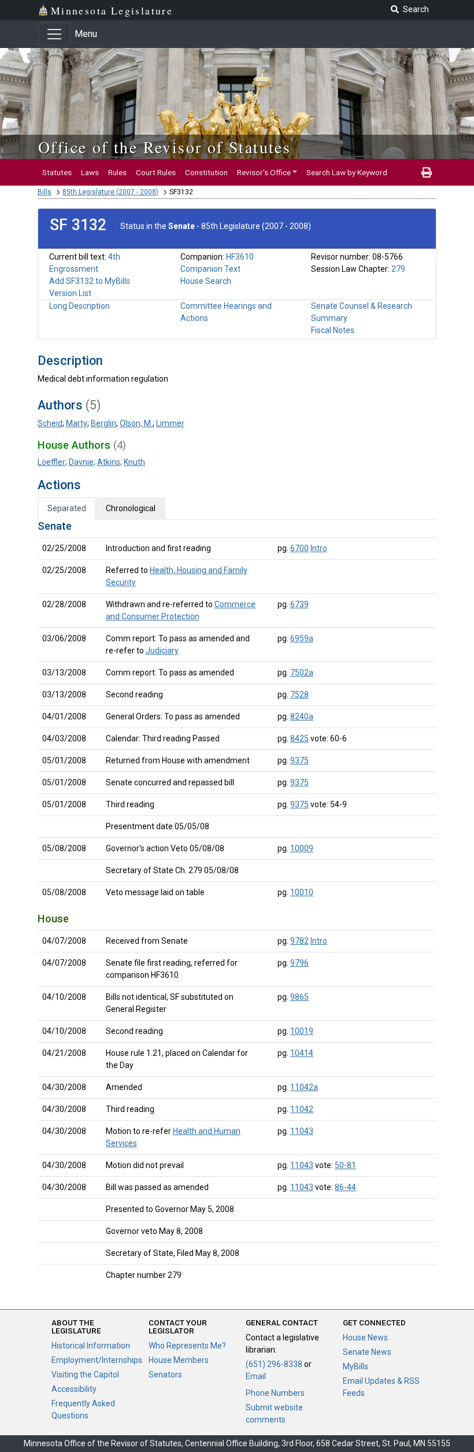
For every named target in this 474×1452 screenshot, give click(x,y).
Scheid (50, 423)
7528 (299, 694)
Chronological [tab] (130, 508)
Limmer (170, 423)
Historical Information (90, 1345)
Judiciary (162, 650)
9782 (299, 940)
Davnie (81, 462)
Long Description (79, 306)
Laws (90, 172)
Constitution (206, 172)
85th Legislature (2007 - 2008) (110, 192)
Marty (76, 423)
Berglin (103, 423)
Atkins (108, 462)
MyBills (355, 1366)
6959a (301, 638)
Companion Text (210, 269)
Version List (70, 293)
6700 (299, 548)
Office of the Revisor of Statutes (164, 147)
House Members (179, 1360)
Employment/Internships (96, 1360)
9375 (299, 760)
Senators (165, 1374)
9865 (299, 997)
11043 (301, 1131)
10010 (301, 892)
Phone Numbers (275, 1393)
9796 (299, 962)
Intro (318, 548)
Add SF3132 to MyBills (89, 281)
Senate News (367, 1352)
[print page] (426, 172)
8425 (299, 738)
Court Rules (156, 172)
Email (256, 1376)
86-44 (345, 1187)
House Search (205, 281)
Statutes (57, 172)
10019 (301, 1031)
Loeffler (51, 462)
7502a (301, 672)
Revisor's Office (264, 172)
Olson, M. (136, 423)
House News (365, 1337)
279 (398, 269)
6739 (299, 604)
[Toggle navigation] (54, 34)
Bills (44, 192)
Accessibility (74, 1389)
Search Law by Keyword (346, 172)
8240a (301, 716)
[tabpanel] (237, 903)
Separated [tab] (66, 508)
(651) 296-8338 (274, 1364)
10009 (301, 848)
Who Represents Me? (187, 1345)
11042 (301, 1109)
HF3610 (240, 256)
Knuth (134, 462)
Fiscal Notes (332, 330)
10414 (301, 1053)
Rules (117, 172)
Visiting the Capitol (85, 1374)
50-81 (345, 1165)
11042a (304, 1087)
